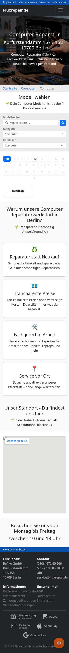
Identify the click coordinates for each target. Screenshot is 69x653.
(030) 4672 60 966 (15, 2)
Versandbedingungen (19, 605)
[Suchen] (63, 123)
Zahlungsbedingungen (19, 600)
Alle (7, 159)
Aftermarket (59, 2)
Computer (28, 88)
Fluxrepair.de (15, 10)
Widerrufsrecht (14, 596)
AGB (20, 2)
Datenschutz (45, 2)
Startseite (10, 88)
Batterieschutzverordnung (22, 591)
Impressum (31, 2)
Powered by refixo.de (14, 549)
